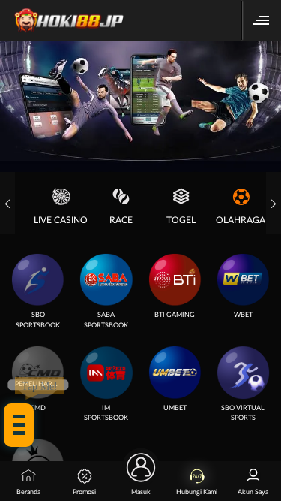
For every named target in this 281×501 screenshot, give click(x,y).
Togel (181, 220)
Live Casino (61, 220)
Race (121, 220)
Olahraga (240, 220)
